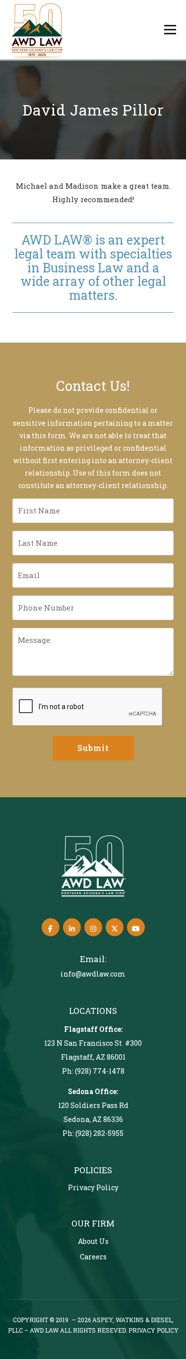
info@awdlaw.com (93, 974)
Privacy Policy (93, 1187)
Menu (170, 29)
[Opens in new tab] (51, 927)
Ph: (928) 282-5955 (93, 1133)
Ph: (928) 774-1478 (93, 1071)
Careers (93, 1256)
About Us (93, 1241)
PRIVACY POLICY (153, 1330)
